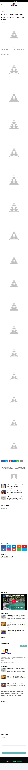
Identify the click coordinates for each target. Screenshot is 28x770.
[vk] (3, 549)
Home (3, 10)
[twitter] (12, 1)
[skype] (18, 1)
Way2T (13, 761)
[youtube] (14, 549)
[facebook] (9, 1)
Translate (11, 557)
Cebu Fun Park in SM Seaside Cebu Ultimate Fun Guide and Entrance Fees (16, 631)
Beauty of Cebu (19, 761)
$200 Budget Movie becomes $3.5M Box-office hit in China (15, 485)
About (10, 759)
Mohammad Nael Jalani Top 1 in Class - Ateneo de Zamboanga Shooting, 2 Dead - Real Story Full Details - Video (16, 498)
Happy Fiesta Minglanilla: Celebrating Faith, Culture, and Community (16, 491)
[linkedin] (14, 546)
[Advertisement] (14, 575)
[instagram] (14, 1)
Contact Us (15, 759)
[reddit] (19, 546)
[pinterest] (16, 1)
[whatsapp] (19, 549)
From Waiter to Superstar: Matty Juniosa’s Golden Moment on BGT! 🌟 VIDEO (16, 624)
